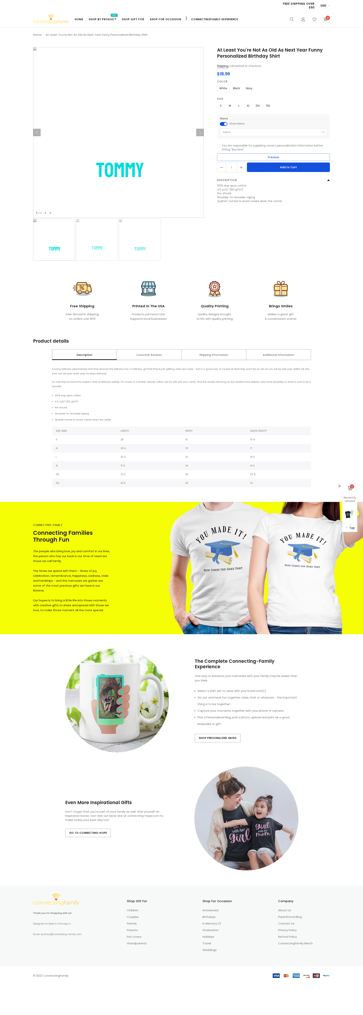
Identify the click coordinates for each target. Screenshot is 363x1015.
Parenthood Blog (290, 917)
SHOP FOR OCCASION (165, 19)
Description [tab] (84, 355)
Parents (132, 930)
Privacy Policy (287, 930)
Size (220, 99)
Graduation (210, 930)
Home (37, 35)
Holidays (208, 937)
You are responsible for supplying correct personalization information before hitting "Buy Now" (272, 147)
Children (132, 910)
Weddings (209, 950)
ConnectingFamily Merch (295, 943)
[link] (292, 19)
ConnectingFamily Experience (214, 19)
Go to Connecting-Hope (88, 833)
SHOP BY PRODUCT (102, 19)
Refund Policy (287, 937)
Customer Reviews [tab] (149, 355)
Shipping (222, 66)
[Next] (200, 132)
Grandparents (137, 943)
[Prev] (37, 132)
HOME (79, 19)
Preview (273, 157)
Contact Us (286, 923)
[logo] (51, 19)
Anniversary (210, 910)
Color (222, 81)
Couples (133, 917)
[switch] (223, 124)
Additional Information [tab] (278, 355)
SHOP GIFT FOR (133, 19)
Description (227, 180)
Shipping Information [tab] (213, 355)
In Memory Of (211, 923)
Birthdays (209, 917)
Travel (206, 943)
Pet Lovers (134, 937)
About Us (284, 910)
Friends (132, 923)
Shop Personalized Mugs (218, 738)
